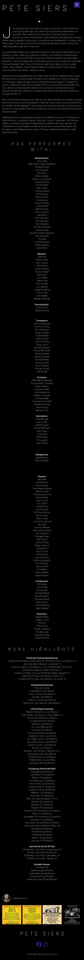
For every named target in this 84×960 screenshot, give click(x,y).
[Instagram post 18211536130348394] (32, 914)
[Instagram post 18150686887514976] (72, 914)
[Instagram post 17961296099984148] (11, 914)
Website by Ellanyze (50, 954)
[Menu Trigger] (77, 5)
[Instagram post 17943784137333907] (52, 914)
